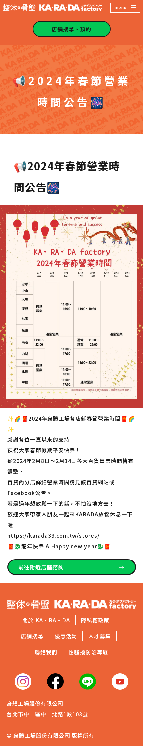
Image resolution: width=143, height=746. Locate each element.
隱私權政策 (95, 620)
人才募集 (99, 636)
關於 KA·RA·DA (46, 620)
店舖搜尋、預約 (71, 29)
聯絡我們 (46, 652)
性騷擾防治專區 (88, 652)
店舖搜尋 (32, 636)
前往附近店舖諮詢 (71, 567)
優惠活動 (66, 636)
